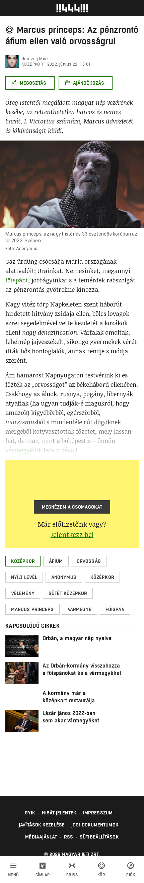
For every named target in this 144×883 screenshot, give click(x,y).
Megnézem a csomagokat (72, 507)
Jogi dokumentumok (95, 824)
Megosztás (33, 83)
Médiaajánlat (41, 837)
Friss (72, 875)
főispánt (16, 280)
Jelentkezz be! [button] (72, 534)
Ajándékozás (88, 83)
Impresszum (98, 812)
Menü (13, 875)
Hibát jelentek (59, 812)
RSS (68, 837)
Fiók (130, 875)
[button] (23, 561)
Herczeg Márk (35, 59)
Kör (101, 875)
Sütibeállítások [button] (99, 837)
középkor (32, 64)
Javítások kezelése (42, 824)
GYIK (30, 812)
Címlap (42, 875)
